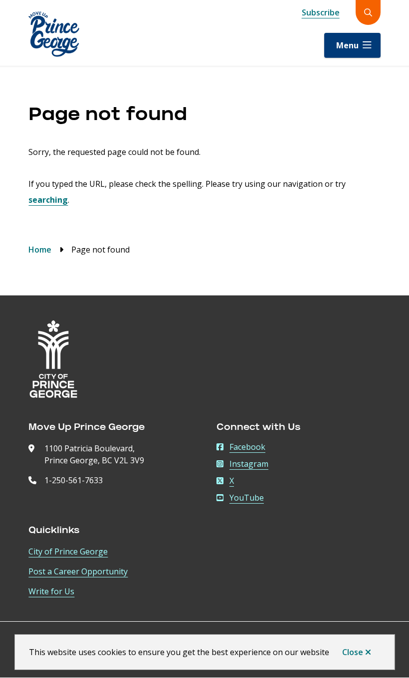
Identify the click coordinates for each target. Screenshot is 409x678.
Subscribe (321, 12)
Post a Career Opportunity (78, 571)
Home (39, 249)
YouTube (246, 497)
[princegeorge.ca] (53, 359)
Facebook (247, 446)
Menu (347, 45)
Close (352, 652)
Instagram (248, 463)
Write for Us (51, 591)
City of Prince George (68, 551)
